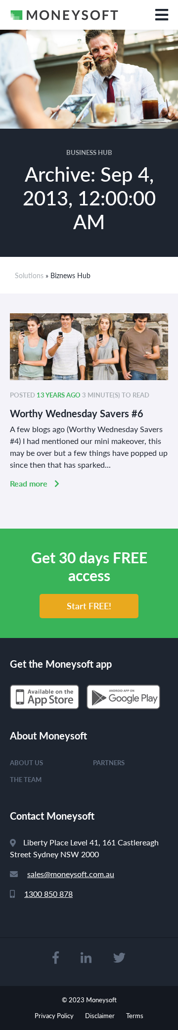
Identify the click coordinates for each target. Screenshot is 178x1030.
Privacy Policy (54, 1015)
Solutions (29, 275)
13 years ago (59, 394)
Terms (134, 1015)
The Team (26, 779)
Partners (109, 762)
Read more (29, 483)
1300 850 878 (48, 893)
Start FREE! (89, 605)
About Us (26, 762)
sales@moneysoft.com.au (70, 874)
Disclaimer (100, 1015)
